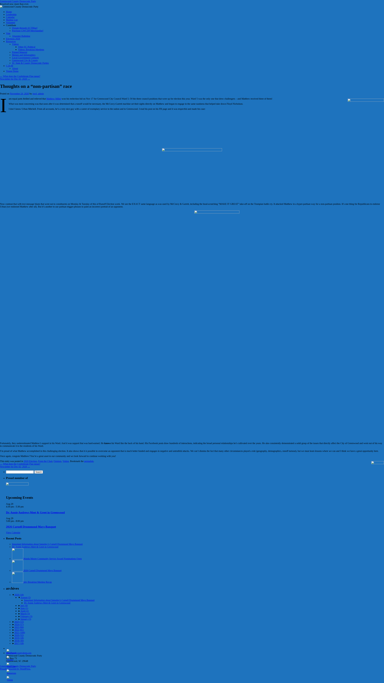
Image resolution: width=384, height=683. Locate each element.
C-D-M (9, 65)
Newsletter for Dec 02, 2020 (15, 79)
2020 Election (30, 461)
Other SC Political (26, 47)
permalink (89, 461)
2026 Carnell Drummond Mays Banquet (31, 526)
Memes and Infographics (23, 55)
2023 (19, 627)
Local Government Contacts (25, 57)
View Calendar (13, 532)
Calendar (10, 17)
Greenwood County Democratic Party (18, 1)
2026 (19, 595)
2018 (19, 640)
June (24, 608)
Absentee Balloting (21, 36)
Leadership (11, 14)
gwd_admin (38, 93)
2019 (19, 638)
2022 (19, 630)
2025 (19, 621)
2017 (19, 643)
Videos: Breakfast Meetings (31, 49)
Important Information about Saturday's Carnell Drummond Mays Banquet (59, 600)
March (25, 613)
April (24, 611)
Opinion (57, 461)
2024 (19, 624)
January (25, 619)
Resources (11, 41)
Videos (15, 44)
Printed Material (19, 52)
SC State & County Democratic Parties (30, 63)
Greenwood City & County (25, 60)
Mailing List (12, 20)
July (24, 605)
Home (9, 11)
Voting (66, 461)
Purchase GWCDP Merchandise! (27, 30)
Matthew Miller (53, 98)
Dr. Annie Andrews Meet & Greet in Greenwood (35, 512)
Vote (8, 33)
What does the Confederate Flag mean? (20, 76)
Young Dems (12, 71)
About (15, 68)
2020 (19, 635)
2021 (19, 632)
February (26, 616)
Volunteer (10, 22)
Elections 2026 (13, 38)
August (25, 597)
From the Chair (45, 461)
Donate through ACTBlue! (25, 28)
